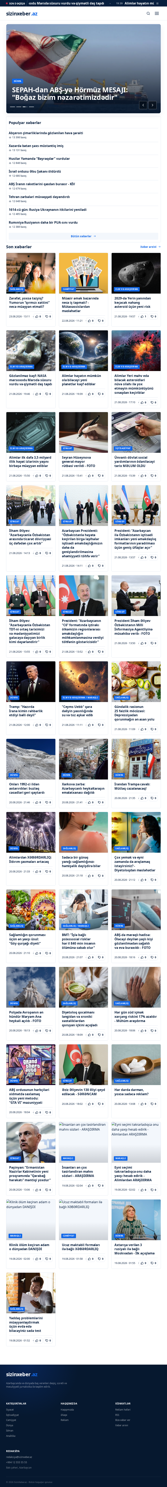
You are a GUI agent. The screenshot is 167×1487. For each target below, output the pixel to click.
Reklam (65, 1420)
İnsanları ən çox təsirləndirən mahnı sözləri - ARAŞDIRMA (78, 1171)
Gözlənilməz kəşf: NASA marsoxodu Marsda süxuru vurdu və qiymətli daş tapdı (30, 380)
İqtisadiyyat (12, 1414)
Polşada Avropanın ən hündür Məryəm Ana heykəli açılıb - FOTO (26, 1016)
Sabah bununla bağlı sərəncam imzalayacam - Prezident (63, 93)
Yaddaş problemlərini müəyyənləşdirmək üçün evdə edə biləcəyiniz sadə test (26, 1324)
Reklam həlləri (123, 1409)
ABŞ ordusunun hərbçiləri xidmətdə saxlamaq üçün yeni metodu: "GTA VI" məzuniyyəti (29, 1096)
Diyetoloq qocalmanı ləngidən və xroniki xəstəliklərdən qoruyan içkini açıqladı (80, 1018)
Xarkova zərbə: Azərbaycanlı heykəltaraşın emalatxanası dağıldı (83, 788)
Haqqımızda (67, 1409)
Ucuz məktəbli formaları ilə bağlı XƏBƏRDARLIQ (81, 1247)
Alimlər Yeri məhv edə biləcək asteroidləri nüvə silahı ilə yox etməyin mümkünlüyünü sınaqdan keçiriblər (133, 384)
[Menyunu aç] (157, 13)
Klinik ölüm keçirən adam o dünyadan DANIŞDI (29, 1247)
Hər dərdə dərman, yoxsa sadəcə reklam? (131, 1092)
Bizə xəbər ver (122, 1420)
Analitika (10, 1435)
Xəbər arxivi (148, 247)
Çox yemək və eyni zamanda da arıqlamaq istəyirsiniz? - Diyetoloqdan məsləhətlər (134, 863)
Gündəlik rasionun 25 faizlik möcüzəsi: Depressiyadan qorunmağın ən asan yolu (134, 713)
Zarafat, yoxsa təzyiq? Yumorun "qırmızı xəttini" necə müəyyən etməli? (29, 302)
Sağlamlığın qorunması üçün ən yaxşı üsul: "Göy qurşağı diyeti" (27, 939)
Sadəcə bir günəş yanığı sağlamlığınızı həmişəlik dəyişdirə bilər (81, 861)
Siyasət (10, 1409)
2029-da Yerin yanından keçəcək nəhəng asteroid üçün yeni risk (132, 302)
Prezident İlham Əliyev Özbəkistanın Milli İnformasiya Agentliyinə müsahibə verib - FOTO (133, 627)
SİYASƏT (18, 81)
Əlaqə (64, 1414)
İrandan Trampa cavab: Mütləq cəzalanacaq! (132, 786)
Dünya (9, 1425)
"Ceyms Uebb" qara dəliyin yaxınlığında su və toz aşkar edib (77, 711)
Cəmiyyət (11, 1420)
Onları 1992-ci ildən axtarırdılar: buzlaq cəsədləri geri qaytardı (27, 788)
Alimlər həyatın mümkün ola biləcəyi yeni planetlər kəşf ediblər (81, 380)
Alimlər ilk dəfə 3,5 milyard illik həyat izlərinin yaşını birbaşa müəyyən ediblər (30, 461)
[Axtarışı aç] (148, 13)
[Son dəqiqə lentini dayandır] (157, 3)
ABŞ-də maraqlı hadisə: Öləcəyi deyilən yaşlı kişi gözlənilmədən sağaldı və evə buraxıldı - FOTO (133, 941)
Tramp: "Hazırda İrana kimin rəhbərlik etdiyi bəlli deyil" (26, 711)
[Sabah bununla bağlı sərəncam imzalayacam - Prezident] (83, 68)
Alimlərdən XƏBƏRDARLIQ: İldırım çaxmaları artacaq (30, 859)
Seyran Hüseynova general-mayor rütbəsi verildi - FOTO (78, 461)
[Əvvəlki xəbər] (143, 105)
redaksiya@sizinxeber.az (19, 1457)
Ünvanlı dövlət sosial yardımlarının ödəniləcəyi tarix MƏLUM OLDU (134, 461)
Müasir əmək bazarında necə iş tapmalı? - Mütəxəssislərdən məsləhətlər (80, 304)
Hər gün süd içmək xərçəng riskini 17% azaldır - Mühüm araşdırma (135, 1016)
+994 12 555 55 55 (16, 1462)
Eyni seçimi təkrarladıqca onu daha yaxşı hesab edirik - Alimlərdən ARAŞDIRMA (133, 1173)
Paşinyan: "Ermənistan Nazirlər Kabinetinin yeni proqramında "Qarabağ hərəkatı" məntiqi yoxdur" (30, 1173)
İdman (9, 1430)
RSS (117, 1414)
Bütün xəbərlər (81, 236)
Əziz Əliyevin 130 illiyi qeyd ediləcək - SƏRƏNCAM (83, 1092)
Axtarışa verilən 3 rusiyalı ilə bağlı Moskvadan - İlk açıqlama (134, 1249)
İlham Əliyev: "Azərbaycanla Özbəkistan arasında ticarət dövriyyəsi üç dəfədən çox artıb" (30, 537)
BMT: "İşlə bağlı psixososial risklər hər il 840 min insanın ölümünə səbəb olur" (79, 941)
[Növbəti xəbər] (152, 105)
